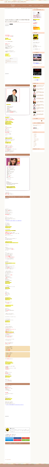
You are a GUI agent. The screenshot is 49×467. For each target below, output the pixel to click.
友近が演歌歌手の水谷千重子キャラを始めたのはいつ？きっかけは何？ (40, 108)
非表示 (12, 58)
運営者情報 (30, 5)
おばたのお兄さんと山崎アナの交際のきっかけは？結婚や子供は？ (14, 220)
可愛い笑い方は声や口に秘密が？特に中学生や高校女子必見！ (39, 115)
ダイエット (35, 137)
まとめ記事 (35, 136)
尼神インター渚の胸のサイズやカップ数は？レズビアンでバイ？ (40, 89)
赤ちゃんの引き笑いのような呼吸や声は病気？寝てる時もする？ (40, 86)
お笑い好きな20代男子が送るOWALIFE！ (15, 1)
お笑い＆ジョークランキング (36, 128)
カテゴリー (18, 5)
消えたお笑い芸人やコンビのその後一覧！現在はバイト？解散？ (40, 111)
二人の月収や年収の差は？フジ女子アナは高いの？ (11, 61)
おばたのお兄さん (9, 459)
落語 (34, 146)
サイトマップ (24, 5)
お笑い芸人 (35, 135)
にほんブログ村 (35, 125)
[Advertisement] (17, 14)
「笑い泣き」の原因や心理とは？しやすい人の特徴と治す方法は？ (40, 102)
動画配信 (35, 141)
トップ (7, 5)
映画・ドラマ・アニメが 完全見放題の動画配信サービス (13, 5)
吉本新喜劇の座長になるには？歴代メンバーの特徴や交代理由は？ (40, 92)
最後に (6, 62)
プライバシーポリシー (36, 5)
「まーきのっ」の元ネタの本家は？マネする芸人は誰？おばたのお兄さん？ (15, 404)
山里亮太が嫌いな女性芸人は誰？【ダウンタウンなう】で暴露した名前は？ (40, 105)
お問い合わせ (41, 5)
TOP (10, 8)
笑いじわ (35, 142)
